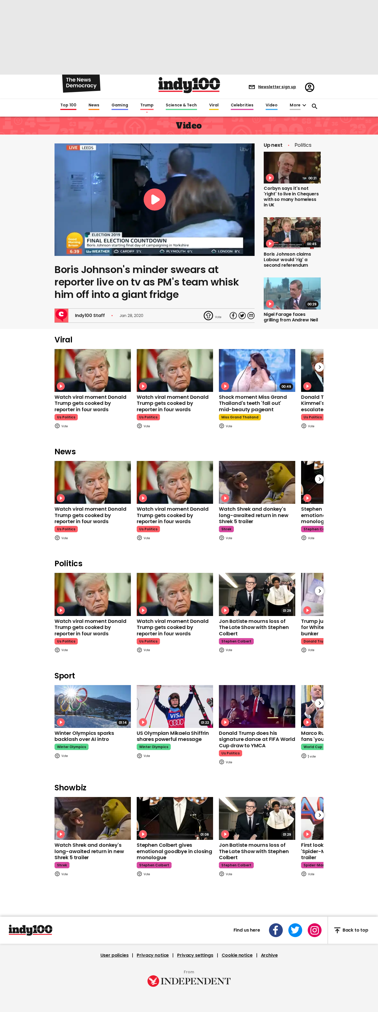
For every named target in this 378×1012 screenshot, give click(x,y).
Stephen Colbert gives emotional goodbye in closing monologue (174, 851)
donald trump (316, 641)
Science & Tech (181, 105)
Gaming (120, 105)
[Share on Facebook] (233, 315)
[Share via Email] (251, 315)
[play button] (155, 199)
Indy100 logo (189, 85)
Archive (269, 955)
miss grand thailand (239, 417)
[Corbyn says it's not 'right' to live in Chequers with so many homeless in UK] (292, 168)
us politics (66, 417)
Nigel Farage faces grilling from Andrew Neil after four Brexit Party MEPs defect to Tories (291, 322)
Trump (147, 105)
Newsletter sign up (277, 87)
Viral (214, 105)
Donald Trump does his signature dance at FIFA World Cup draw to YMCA (257, 739)
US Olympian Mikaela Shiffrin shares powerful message (173, 736)
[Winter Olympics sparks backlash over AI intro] (93, 706)
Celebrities (242, 105)
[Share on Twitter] (242, 315)
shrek (226, 529)
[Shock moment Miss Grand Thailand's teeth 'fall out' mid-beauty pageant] (257, 370)
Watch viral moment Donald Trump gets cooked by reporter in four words (90, 403)
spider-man (314, 865)
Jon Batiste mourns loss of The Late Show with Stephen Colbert (254, 627)
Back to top (355, 930)
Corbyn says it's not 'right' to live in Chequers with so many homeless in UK (291, 196)
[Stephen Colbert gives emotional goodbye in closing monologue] (175, 818)
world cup (313, 746)
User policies (114, 955)
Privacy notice (153, 955)
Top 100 (68, 105)
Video (272, 105)
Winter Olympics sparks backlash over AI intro (84, 736)
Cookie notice (237, 955)
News (94, 105)
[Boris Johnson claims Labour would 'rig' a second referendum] (292, 233)
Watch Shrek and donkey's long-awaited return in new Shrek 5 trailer (253, 515)
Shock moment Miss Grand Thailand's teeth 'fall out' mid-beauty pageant (253, 403)
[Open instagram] (315, 930)
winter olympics (71, 746)
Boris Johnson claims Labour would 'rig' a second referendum (287, 259)
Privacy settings (195, 955)
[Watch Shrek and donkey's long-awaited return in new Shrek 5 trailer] (257, 482)
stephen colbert (318, 529)
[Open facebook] (276, 930)
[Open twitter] (295, 930)
